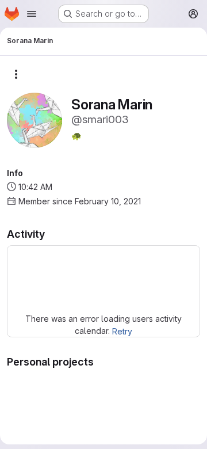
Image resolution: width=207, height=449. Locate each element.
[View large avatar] (34, 119)
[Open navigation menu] (31, 14)
